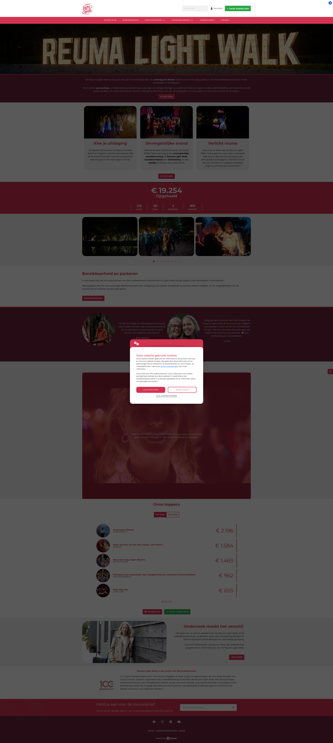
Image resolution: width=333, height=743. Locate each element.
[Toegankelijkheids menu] (330, 2)
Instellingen (182, 390)
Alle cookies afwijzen (166, 396)
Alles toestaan (150, 390)
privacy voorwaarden (169, 366)
